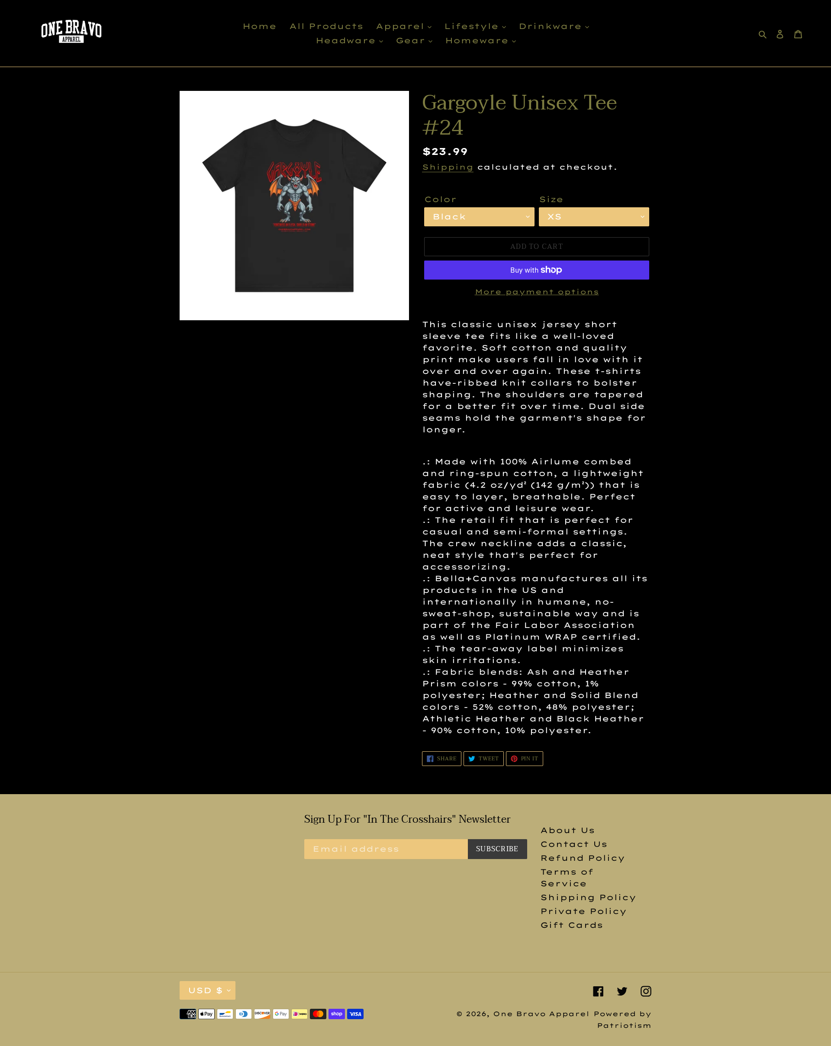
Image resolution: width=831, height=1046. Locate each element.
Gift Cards (571, 925)
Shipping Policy (588, 897)
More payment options (537, 291)
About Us (567, 830)
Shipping (447, 166)
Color (440, 199)
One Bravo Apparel (541, 1014)
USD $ (205, 990)
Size (551, 199)
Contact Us (573, 844)
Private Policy (583, 911)
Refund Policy (582, 858)
